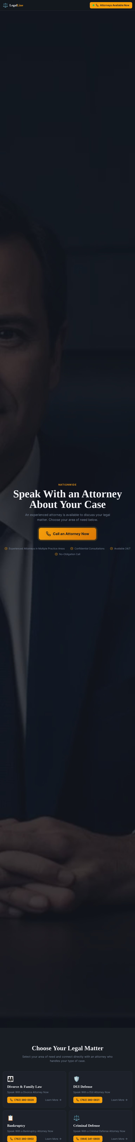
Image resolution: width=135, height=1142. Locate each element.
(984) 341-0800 (90, 1138)
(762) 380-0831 (89, 1099)
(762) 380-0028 (24, 1099)
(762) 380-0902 (24, 1138)
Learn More (51, 1099)
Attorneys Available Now (114, 5)
